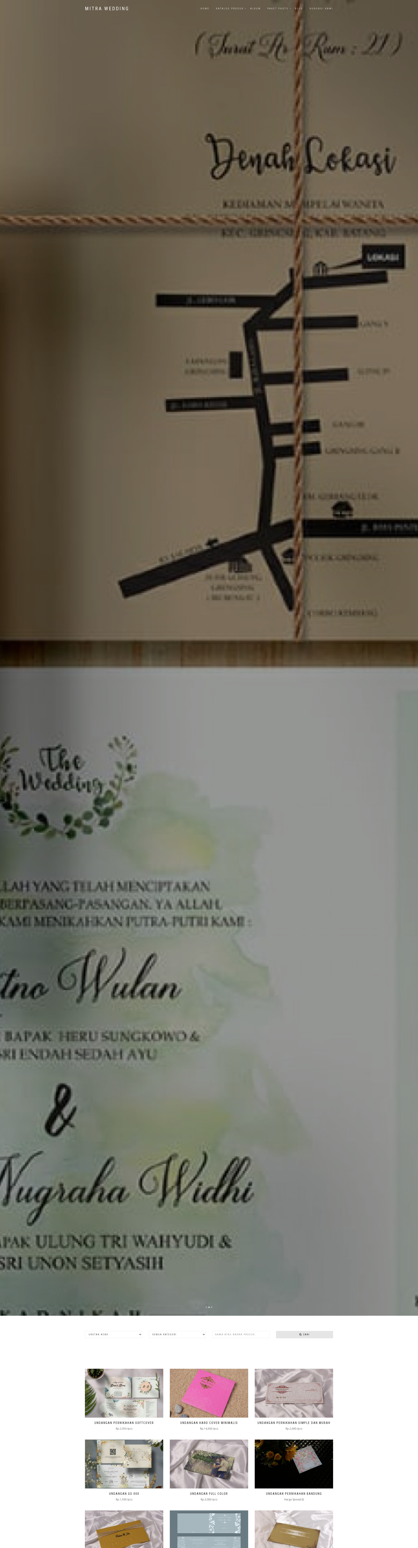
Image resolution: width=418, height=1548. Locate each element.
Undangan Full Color (209, 1493)
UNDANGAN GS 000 (124, 1493)
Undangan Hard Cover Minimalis (209, 1423)
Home (205, 8)
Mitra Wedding (107, 8)
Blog (299, 8)
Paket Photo (277, 8)
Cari (306, 1334)
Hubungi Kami (321, 8)
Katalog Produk (230, 8)
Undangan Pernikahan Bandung (294, 1493)
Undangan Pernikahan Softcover (124, 1423)
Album (255, 8)
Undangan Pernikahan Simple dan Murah (294, 1423)
